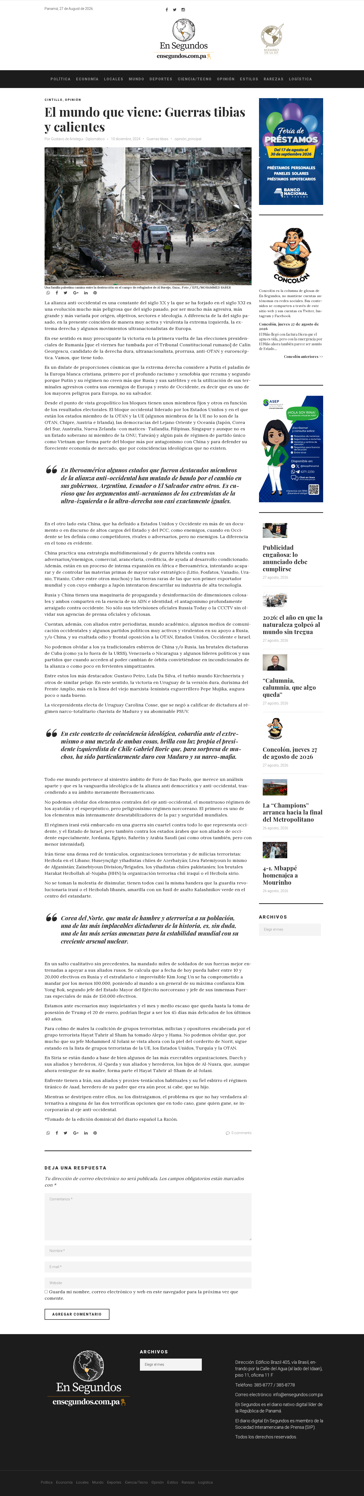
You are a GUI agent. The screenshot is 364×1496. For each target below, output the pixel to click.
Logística (300, 79)
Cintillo (54, 100)
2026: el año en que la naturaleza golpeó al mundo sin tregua (293, 624)
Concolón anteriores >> (303, 356)
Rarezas (274, 79)
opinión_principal (188, 139)
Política (61, 79)
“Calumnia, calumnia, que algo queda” (289, 687)
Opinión (226, 79)
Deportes (161, 79)
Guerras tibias (157, 139)
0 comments (242, 1133)
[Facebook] (167, 10)
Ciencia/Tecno (195, 79)
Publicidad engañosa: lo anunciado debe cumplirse (285, 557)
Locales (114, 79)
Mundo (136, 79)
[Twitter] (175, 10)
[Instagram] (183, 10)
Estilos (249, 79)
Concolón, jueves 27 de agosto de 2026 (289, 326)
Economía (87, 79)
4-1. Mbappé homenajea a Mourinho (280, 875)
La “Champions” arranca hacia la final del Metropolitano (293, 812)
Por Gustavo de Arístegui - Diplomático (75, 139)
